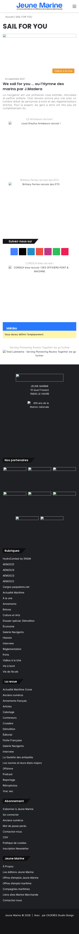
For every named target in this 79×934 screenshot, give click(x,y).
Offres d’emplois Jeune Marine (20, 877)
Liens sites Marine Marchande (20, 894)
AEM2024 (8, 569)
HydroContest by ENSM (17, 558)
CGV (5, 837)
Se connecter (11, 814)
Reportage (9, 779)
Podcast (7, 774)
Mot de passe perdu (14, 825)
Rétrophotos (10, 785)
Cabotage (8, 712)
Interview (8, 643)
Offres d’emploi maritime (17, 883)
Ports (6, 654)
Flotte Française (12, 740)
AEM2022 (8, 581)
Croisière (8, 723)
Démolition (9, 729)
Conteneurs (10, 717)
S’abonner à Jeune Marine (18, 809)
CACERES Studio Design (60, 915)
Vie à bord (9, 666)
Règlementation (12, 649)
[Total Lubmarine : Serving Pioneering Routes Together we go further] (39, 354)
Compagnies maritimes (16, 889)
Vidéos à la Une (12, 660)
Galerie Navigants (13, 632)
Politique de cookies (14, 842)
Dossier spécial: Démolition (19, 620)
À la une (7, 598)
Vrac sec (8, 791)
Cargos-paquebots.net (16, 586)
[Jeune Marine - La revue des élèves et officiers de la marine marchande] (39, 6)
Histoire (7, 637)
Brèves (7, 609)
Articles (7, 706)
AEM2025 (8, 564)
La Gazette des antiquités (18, 757)
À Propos (8, 866)
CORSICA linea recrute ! (39, 263)
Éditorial (7, 734)
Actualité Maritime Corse (17, 689)
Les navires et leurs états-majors (22, 762)
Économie (8, 626)
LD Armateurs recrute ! (39, 119)
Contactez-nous (12, 831)
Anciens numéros (13, 695)
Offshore (8, 768)
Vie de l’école (10, 671)
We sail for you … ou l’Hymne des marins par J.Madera (33, 86)
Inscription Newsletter (16, 848)
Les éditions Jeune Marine (18, 872)
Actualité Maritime (13, 592)
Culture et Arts (11, 615)
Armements (9, 603)
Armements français (15, 700)
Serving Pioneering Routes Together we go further (40, 347)
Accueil (9, 16)
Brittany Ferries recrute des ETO (39, 179)
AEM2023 (8, 575)
